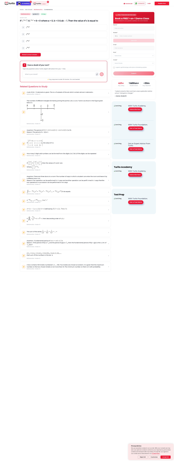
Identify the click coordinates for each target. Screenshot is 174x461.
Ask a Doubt (28, 9)
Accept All (165, 457)
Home (21, 9)
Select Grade (118, 63)
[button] (63, 27)
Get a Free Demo (136, 128)
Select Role (118, 56)
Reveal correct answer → (30, 55)
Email (114, 44)
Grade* (115, 60)
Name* (115, 25)
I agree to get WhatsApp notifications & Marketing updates (131, 67)
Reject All (143, 457)
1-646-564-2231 (128, 3)
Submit (133, 73)
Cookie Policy (156, 453)
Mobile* (115, 32)
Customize (154, 457)
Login (149, 3)
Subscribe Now (135, 109)
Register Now (162, 3)
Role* (114, 52)
